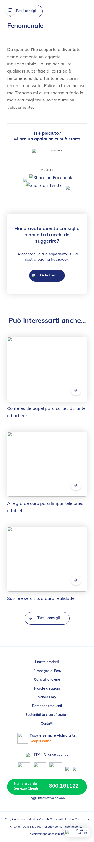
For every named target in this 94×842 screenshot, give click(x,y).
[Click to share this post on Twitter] (44, 186)
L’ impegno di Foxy (47, 671)
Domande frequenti (47, 706)
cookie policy (73, 826)
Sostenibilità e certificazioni (47, 715)
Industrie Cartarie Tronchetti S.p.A (49, 819)
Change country (56, 755)
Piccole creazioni (47, 689)
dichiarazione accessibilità (47, 834)
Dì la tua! (47, 275)
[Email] (67, 186)
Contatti (47, 724)
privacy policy (53, 826)
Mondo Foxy (47, 697)
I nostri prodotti (47, 662)
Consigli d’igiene (47, 680)
